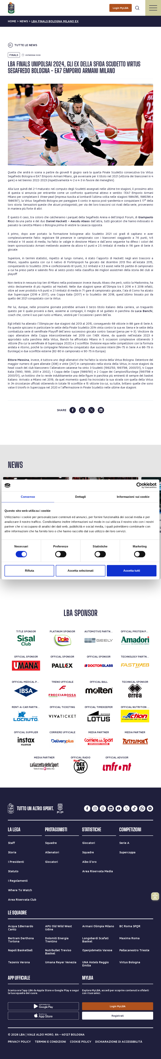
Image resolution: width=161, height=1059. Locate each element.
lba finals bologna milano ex (55, 21)
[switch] (60, 554)
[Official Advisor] (117, 766)
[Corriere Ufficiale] (62, 741)
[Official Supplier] (26, 741)
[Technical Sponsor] (135, 691)
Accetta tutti (131, 570)
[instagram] (95, 808)
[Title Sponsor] (26, 640)
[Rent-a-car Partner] (26, 716)
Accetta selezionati (80, 570)
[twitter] (91, 410)
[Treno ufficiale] (62, 691)
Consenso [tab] (28, 496)
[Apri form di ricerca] (137, 8)
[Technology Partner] (135, 666)
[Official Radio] (80, 766)
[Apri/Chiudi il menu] (153, 8)
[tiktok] (134, 808)
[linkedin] (101, 410)
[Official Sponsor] (26, 666)
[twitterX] (126, 808)
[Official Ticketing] (62, 716)
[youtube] (118, 808)
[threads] (103, 808)
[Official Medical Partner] (26, 691)
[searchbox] (80, 5)
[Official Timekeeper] (98, 716)
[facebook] (73, 410)
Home (12, 21)
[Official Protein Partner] (135, 640)
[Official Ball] (98, 691)
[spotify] (150, 808)
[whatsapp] (82, 410)
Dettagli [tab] (80, 496)
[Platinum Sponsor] (62, 640)
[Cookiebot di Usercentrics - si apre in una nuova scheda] (139, 485)
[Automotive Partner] (98, 640)
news (24, 21)
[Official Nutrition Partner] (135, 716)
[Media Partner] (98, 741)
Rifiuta (29, 570)
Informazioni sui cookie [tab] (133, 496)
